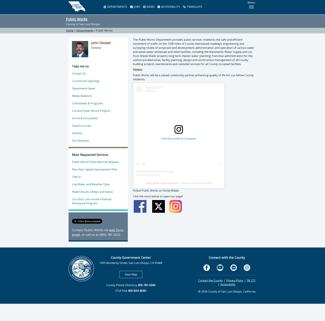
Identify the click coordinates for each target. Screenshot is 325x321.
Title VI (76, 177)
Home (70, 30)
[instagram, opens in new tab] (247, 267)
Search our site (81, 126)
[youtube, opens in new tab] (220, 267)
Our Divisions (80, 140)
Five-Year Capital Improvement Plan (94, 169)
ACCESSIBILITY (170, 6)
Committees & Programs (87, 103)
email (76, 235)
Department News (83, 88)
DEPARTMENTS (116, 6)
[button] (251, 6)
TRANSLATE (194, 6)
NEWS (150, 6)
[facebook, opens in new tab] (206, 267)
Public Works (76, 19)
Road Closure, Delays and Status (92, 192)
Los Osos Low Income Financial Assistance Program (91, 201)
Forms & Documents (85, 118)
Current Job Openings (86, 81)
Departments (84, 30)
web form (116, 230)
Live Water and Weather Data (90, 184)
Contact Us (79, 73)
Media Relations (82, 96)
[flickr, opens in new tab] (233, 267)
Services (77, 133)
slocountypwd (170, 183)
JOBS (136, 6)
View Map (133, 274)
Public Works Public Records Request (95, 162)
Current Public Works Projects (91, 111)
